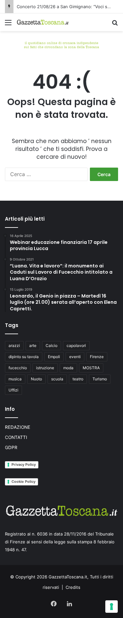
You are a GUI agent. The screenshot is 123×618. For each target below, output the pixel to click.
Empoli (54, 356)
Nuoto (36, 378)
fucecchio (18, 367)
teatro (77, 378)
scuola (57, 378)
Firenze (97, 356)
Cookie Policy (23, 481)
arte (32, 345)
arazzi (14, 345)
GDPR (11, 447)
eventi (75, 356)
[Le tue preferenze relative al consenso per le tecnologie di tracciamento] (111, 606)
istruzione (45, 367)
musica (15, 378)
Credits (73, 587)
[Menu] (8, 24)
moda (68, 367)
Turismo (99, 378)
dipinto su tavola (24, 356)
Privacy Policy (23, 464)
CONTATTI (16, 437)
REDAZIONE (17, 427)
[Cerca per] (115, 24)
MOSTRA (91, 367)
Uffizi (13, 390)
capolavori (76, 345)
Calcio (51, 345)
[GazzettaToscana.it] (42, 22)
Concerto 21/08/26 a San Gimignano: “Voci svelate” (69, 6)
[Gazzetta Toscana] (61, 44)
